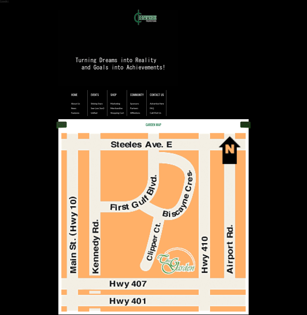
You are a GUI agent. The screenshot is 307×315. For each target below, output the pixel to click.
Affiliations (135, 113)
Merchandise (116, 108)
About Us (75, 103)
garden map (153, 124)
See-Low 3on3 (97, 108)
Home (74, 95)
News (73, 108)
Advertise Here (157, 103)
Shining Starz (97, 103)
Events (95, 95)
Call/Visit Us (155, 113)
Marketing (115, 103)
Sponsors (134, 103)
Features (75, 113)
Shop (113, 95)
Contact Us (157, 95)
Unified (94, 113)
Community (137, 95)
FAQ (152, 108)
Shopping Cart (117, 113)
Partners (134, 108)
